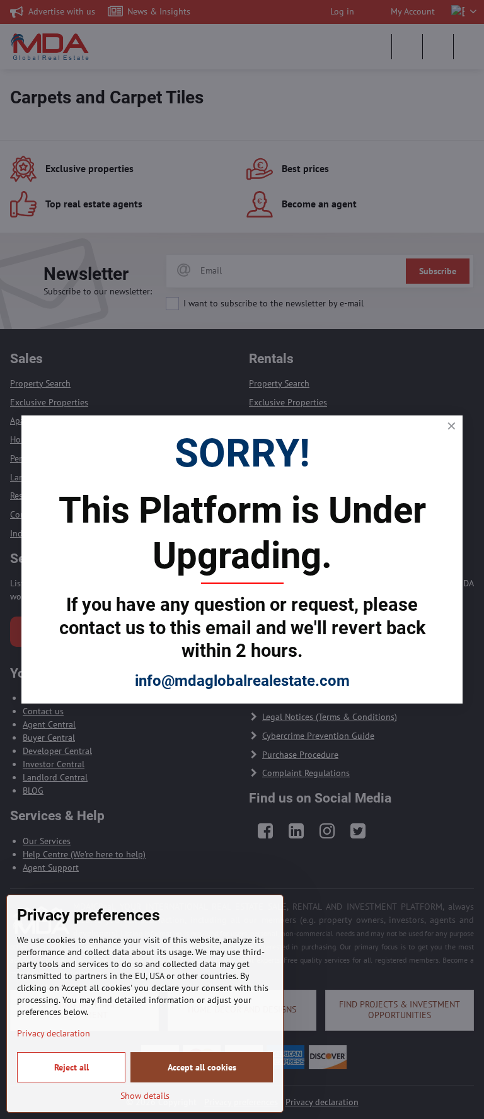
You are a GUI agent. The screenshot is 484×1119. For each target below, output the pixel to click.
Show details (145, 1095)
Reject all (71, 1067)
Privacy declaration (53, 1033)
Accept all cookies (202, 1067)
